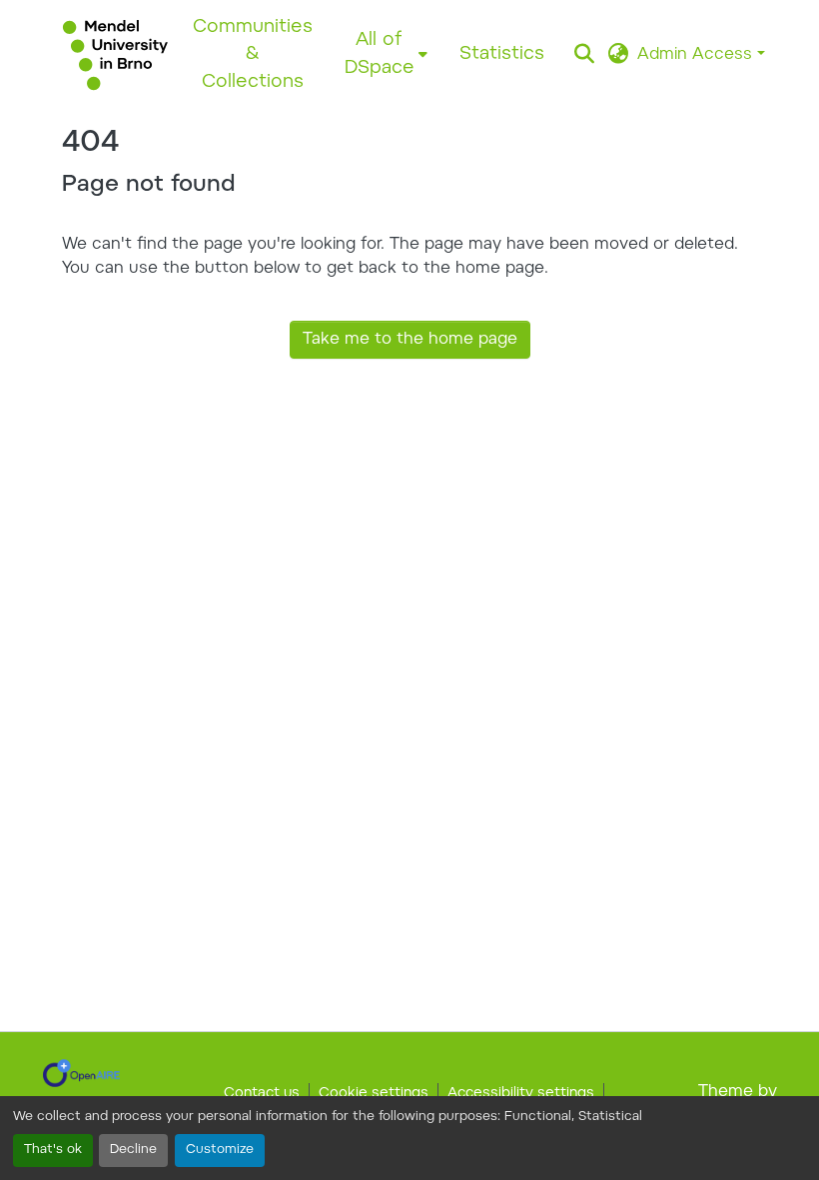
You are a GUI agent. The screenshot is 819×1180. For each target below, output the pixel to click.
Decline (133, 1150)
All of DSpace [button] (379, 54)
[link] (81, 1073)
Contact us (262, 1094)
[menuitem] (386, 54)
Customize (220, 1150)
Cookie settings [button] (373, 1094)
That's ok (53, 1150)
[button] (115, 55)
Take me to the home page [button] (410, 340)
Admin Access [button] (697, 55)
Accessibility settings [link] (520, 1094)
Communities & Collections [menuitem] (253, 55)
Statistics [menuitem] (501, 54)
